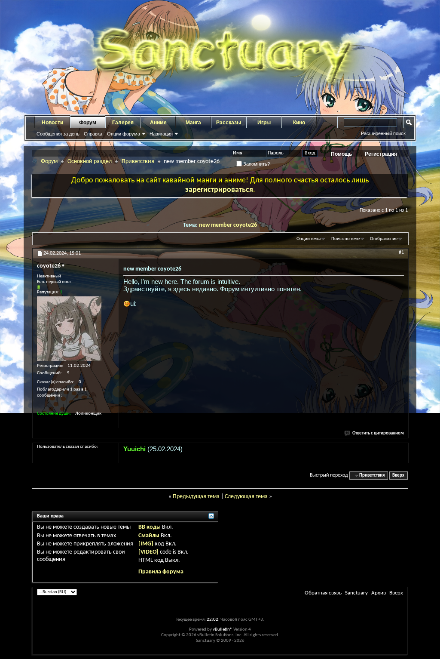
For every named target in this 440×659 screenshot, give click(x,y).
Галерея (123, 123)
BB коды (149, 527)
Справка (93, 133)
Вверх (398, 475)
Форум (87, 123)
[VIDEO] (148, 552)
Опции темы (308, 239)
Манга (193, 123)
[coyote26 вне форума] (69, 328)
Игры (264, 123)
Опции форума (123, 133)
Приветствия (138, 161)
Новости (52, 123)
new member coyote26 (228, 225)
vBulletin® (222, 629)
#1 (401, 252)
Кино (299, 123)
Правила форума (160, 572)
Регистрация (381, 154)
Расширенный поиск (383, 133)
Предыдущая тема (196, 496)
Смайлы (148, 536)
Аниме (158, 123)
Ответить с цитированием (378, 433)
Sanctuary (356, 593)
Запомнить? (256, 163)
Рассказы (228, 123)
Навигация (161, 133)
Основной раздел (89, 161)
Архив (378, 593)
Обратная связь (323, 593)
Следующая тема (246, 496)
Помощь (341, 154)
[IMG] (145, 544)
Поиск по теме (345, 239)
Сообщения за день (58, 133)
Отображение (383, 239)
